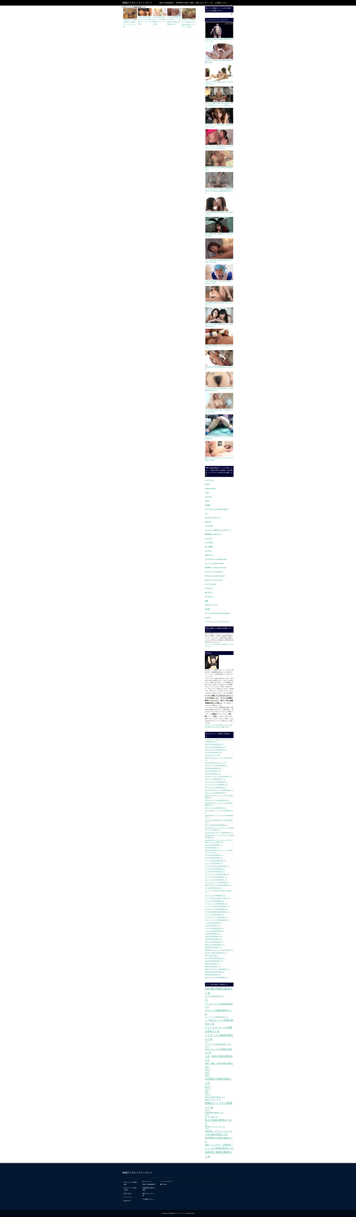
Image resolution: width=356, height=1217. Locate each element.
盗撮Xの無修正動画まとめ (212, 963)
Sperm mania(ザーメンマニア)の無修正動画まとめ (219, 811)
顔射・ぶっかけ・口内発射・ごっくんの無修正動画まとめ (219, 1146)
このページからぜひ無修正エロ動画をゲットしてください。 (219, 645)
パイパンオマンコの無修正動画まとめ (218, 1029)
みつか (206, 1001)
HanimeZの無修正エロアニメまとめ (215, 763)
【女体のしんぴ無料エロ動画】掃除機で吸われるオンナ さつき (219, 40)
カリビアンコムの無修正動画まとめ (215, 895)
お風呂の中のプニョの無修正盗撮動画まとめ (218, 885)
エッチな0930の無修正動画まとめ (215, 869)
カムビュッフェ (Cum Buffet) (213, 571)
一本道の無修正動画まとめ (212, 933)
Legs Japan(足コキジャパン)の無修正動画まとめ (219, 790)
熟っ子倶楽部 (209, 546)
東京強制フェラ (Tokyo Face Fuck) (215, 567)
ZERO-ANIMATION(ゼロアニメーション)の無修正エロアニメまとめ (219, 851)
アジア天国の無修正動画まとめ (214, 858)
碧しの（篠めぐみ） (212, 1117)
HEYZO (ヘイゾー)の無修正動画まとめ (216, 765)
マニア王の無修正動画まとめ (213, 923)
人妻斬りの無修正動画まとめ (213, 936)
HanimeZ (207, 617)
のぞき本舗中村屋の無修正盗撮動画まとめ (217, 912)
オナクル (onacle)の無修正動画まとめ (216, 877)
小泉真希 (207, 1072)
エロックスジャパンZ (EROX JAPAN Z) (216, 509)
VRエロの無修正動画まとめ (214, 996)
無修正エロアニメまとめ (213, 1099)
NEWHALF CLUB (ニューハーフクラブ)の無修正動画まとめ (219, 796)
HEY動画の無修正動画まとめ (213, 768)
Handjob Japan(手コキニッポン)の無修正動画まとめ (219, 759)
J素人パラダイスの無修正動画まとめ (215, 787)
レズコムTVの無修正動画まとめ (214, 928)
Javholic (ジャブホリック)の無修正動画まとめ (218, 776)
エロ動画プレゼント (221, 3)
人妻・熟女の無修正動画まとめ (219, 1058)
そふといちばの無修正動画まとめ (214, 901)
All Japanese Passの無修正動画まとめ (216, 750)
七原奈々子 (207, 1046)
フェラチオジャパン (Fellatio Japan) (216, 559)
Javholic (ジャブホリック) (213, 517)
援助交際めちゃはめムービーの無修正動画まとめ (219, 950)
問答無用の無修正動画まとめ (213, 939)
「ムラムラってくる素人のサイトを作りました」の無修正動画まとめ (219, 740)
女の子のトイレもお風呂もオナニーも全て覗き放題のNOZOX (219, 437)
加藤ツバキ (208, 1069)
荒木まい (207, 1128)
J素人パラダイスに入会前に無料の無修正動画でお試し (219, 168)
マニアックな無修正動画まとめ (219, 1037)
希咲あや (207, 1087)
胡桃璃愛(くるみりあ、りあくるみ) (215, 1126)
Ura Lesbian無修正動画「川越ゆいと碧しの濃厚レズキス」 (219, 213)
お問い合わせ (127, 1193)
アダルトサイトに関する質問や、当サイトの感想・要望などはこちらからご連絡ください (218, 726)
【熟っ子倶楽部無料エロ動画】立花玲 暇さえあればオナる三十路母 (219, 261)
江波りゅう (208, 1095)
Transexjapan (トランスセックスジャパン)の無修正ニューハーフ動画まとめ (219, 829)
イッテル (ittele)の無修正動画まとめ (215, 860)
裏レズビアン (209, 592)
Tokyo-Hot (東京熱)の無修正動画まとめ (216, 825)
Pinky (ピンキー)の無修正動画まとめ (215, 808)
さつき (206, 1000)
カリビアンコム (209, 480)
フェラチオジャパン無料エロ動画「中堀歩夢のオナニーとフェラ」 (219, 125)
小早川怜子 (207, 1070)
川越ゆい (207, 1076)
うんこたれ (208, 551)
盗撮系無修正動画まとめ (214, 1113)
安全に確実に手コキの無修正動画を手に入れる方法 (219, 368)
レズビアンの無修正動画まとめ (218, 1044)
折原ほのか (207, 1089)
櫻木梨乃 (207, 1092)
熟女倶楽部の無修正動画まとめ (214, 961)
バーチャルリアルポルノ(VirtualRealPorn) (217, 613)
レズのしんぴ (209, 588)
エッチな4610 (209, 526)
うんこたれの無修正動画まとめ (214, 863)
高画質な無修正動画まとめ (218, 1154)
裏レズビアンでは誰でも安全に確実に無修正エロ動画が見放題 (219, 61)
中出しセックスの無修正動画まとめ (218, 1051)
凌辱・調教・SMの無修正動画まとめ (219, 1065)
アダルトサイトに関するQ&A (130, 1189)
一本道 (207, 492)
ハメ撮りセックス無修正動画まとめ (219, 1022)
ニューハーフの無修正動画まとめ (217, 1017)
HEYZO (207, 501)
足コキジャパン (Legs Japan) (214, 580)
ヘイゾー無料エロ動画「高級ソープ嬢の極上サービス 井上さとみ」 (219, 410)
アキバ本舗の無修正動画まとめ (214, 855)
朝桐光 (206, 1091)
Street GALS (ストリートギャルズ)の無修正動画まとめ (219, 816)
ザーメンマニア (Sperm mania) (214, 563)
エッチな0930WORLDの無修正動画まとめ (217, 866)
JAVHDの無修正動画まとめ (213, 773)
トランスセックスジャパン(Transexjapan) (217, 621)
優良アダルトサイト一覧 (204, 3)
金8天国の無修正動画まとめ (213, 974)
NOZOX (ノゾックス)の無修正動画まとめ (217, 800)
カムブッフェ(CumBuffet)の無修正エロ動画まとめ (219, 891)
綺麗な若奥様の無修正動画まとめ (214, 972)
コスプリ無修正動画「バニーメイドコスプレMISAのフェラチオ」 (218, 282)
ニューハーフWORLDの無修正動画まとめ (217, 906)
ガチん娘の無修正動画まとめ (213, 888)
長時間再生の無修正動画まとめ (219, 1140)
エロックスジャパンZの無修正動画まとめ (217, 874)
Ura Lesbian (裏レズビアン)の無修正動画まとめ (219, 832)
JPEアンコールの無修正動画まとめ (215, 779)
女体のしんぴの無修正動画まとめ (214, 944)
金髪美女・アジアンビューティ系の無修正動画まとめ (218, 1133)
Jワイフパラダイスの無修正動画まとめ (216, 784)
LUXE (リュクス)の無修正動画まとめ (215, 793)
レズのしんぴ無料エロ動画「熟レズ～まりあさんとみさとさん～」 (219, 83)
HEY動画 (207, 505)
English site (127, 1200)
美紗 (206, 1124)
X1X (206, 513)
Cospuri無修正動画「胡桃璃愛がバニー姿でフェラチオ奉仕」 (219, 234)
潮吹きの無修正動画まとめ (215, 1097)
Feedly (165, 1184)
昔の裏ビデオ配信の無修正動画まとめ (216, 953)
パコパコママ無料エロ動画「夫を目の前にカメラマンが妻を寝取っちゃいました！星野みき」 (219, 104)
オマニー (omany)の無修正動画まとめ (216, 880)
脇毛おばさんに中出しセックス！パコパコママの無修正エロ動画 (219, 458)
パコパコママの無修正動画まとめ (214, 914)
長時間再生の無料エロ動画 (185, 3)
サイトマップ (127, 1197)
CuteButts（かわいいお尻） (213, 755)
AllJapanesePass (210, 488)
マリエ (206, 1042)
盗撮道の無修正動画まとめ (212, 966)
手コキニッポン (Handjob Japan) (215, 576)
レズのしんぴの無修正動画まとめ (214, 931)
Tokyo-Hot (208, 497)
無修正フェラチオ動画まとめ (218, 1105)
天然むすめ (208, 522)
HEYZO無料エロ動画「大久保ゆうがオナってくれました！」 (219, 303)
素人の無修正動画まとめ (218, 1120)
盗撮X (206, 601)
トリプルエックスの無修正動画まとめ (216, 903)
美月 (206, 1123)
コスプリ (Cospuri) (210, 584)
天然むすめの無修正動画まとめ (214, 942)
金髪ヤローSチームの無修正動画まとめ (216, 977)
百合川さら (208, 1110)
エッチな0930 (209, 542)
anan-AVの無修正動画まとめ (213, 752)
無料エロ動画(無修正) (166, 3)
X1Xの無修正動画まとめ (212, 847)
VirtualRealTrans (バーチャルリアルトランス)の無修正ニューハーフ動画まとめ (219, 841)
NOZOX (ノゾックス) (211, 605)
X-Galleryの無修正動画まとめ (213, 845)
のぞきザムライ (209, 596)
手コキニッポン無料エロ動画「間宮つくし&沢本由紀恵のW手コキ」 (219, 325)
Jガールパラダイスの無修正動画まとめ (216, 782)
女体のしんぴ (209, 555)
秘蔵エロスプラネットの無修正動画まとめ (217, 969)
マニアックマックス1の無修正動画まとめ (217, 920)
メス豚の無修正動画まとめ (212, 925)
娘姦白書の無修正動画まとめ (213, 947)
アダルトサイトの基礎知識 (130, 1183)
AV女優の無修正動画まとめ (219, 990)
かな (206, 998)
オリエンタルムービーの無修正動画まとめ (217, 882)
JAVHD (207, 484)
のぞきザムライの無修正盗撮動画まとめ (216, 909)
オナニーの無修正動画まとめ (218, 1012)
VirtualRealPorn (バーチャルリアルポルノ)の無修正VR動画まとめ (219, 836)
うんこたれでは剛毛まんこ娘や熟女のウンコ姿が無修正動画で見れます (219, 389)
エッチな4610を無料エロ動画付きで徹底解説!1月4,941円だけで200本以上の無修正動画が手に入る (219, 191)
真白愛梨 (207, 1114)
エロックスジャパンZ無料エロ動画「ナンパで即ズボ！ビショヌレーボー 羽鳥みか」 (219, 147)
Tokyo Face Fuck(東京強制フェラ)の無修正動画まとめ (219, 821)
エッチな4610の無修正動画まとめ (215, 871)
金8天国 (207, 609)
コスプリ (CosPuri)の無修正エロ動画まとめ (217, 898)
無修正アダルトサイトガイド (137, 2)
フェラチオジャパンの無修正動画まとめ (216, 917)
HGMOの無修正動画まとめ (213, 771)
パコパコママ (209, 538)
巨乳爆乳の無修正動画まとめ (218, 1081)
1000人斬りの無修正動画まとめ (214, 744)
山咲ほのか (207, 1074)
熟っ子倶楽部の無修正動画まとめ (214, 958)
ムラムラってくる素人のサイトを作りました (218, 530)
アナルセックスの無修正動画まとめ (219, 1005)
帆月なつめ (207, 1085)
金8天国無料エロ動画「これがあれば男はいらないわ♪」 (219, 346)
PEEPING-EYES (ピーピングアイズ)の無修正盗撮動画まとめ (219, 804)
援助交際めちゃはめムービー (213, 534)
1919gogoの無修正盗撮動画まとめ (215, 747)
